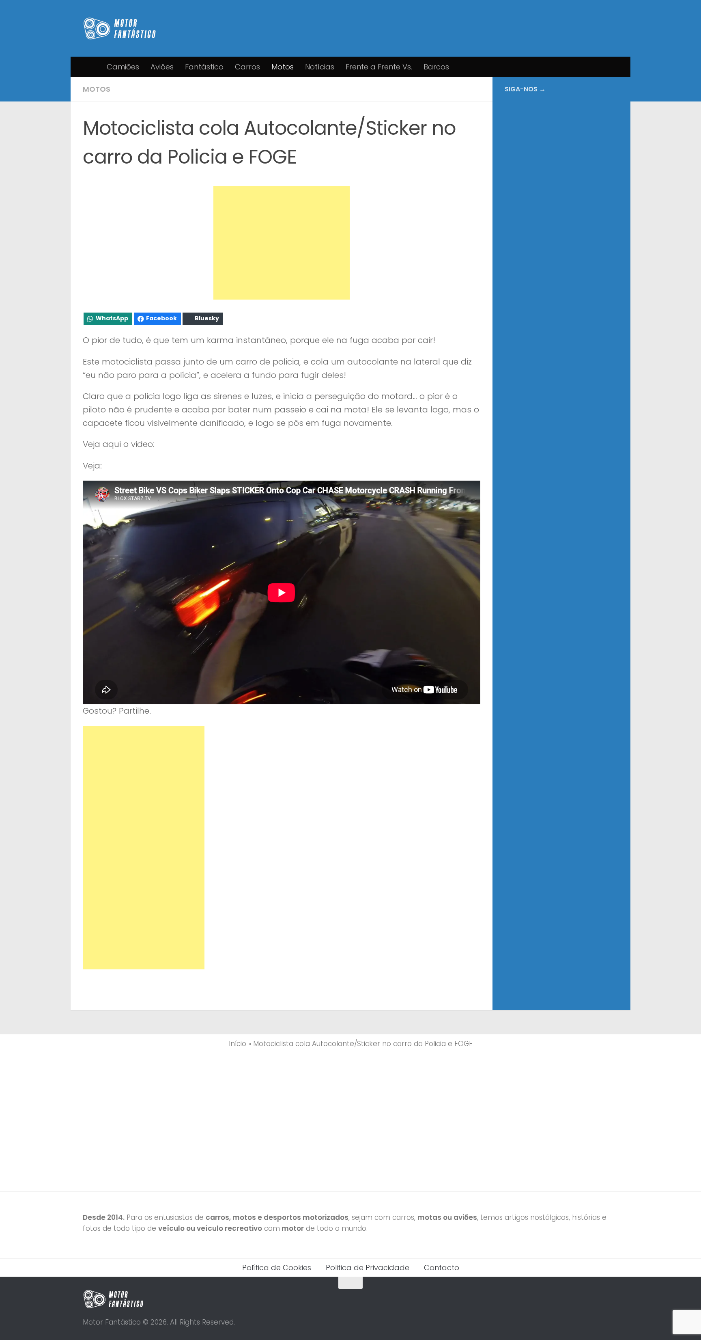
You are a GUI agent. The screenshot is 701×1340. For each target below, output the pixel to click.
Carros (247, 67)
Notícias (319, 67)
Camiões (123, 67)
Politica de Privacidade (367, 1267)
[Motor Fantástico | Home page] (120, 28)
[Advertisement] (281, 243)
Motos (282, 67)
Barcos (436, 67)
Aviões (162, 67)
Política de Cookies (276, 1267)
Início (237, 1044)
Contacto (441, 1267)
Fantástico (204, 67)
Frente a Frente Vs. (379, 67)
